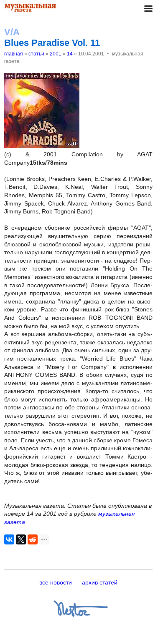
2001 (55, 54)
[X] (21, 539)
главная (13, 54)
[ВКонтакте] (9, 539)
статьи (36, 54)
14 (70, 54)
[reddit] (33, 539)
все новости (55, 582)
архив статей (99, 582)
